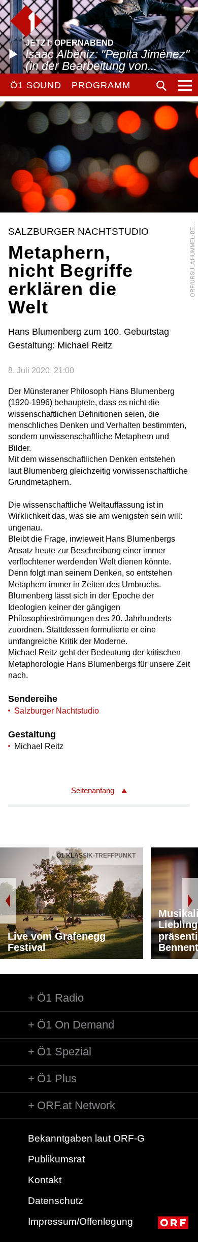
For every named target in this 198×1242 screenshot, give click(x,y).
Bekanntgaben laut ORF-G (86, 1138)
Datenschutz (55, 1200)
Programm (101, 85)
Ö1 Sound (35, 85)
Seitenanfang (92, 790)
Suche (161, 86)
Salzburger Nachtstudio (56, 710)
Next (190, 901)
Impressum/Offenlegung (80, 1221)
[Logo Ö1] (26, 21)
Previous (8, 901)
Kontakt (44, 1180)
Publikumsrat (56, 1159)
